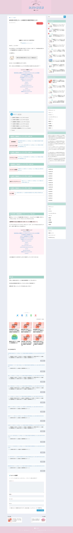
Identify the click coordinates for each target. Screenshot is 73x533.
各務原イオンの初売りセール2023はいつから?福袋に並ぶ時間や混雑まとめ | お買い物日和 (23, 406)
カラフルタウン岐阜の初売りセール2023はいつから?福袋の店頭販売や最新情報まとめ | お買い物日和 (25, 435)
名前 (10, 494)
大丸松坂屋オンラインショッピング (26, 77)
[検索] (65, 17)
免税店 (50, 121)
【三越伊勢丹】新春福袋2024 (26, 74)
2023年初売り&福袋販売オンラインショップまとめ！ (21, 128)
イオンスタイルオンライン (26, 85)
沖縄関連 (50, 125)
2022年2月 (50, 195)
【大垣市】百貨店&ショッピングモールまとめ (20, 119)
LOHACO (26, 93)
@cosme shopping (26, 90)
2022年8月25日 (41, 375)
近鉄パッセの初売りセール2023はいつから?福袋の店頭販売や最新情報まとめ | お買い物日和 (23, 375)
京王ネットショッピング (26, 80)
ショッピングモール (52, 116)
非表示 (19, 114)
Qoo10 (26, 88)
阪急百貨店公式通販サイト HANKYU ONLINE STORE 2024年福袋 (26, 72)
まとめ (13, 130)
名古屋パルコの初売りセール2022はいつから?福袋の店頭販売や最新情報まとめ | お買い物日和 (24, 425)
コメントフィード (51, 235)
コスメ (50, 112)
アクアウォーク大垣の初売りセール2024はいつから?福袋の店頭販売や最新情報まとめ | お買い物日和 (56, 155)
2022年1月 (50, 198)
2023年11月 (50, 171)
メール (11, 498)
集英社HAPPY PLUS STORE (26, 91)
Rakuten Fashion (26, 71)
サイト (10, 503)
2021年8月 (50, 200)
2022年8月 (50, 191)
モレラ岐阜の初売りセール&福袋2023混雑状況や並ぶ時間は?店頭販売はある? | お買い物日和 (23, 456)
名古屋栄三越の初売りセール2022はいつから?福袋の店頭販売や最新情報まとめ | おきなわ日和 (24, 353)
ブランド (50, 119)
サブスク (50, 114)
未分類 (50, 123)
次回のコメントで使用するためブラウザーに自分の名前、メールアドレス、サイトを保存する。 (26, 508)
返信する (42, 360)
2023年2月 (50, 178)
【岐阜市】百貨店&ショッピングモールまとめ (19, 117)
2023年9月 (50, 173)
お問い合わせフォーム (27, 530)
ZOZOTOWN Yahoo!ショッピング (26, 86)
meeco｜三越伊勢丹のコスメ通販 (26, 76)
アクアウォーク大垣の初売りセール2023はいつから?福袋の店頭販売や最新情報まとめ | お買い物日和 (25, 446)
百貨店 (43, 319)
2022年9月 (50, 189)
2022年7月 (50, 193)
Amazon (26, 82)
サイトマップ (34, 530)
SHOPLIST (27, 83)
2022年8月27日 (40, 406)
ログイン (50, 230)
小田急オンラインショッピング (26, 79)
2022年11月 (50, 184)
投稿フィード (51, 233)
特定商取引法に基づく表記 (41, 530)
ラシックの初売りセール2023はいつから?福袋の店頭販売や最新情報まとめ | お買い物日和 (23, 396)
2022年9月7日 (42, 425)
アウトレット (51, 110)
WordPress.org (51, 237)
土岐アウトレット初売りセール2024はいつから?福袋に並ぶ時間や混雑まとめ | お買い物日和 (56, 143)
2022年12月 (50, 182)
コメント (11, 480)
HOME (37, 528)
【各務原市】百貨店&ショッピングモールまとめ (20, 121)
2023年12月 (50, 169)
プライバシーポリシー (50, 530)
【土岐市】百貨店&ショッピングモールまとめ (20, 123)
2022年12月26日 (42, 456)
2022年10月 (50, 187)
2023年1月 (50, 180)
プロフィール (21, 530)
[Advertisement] (26, 32)
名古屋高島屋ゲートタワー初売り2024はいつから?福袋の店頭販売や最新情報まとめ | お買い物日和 (56, 138)
